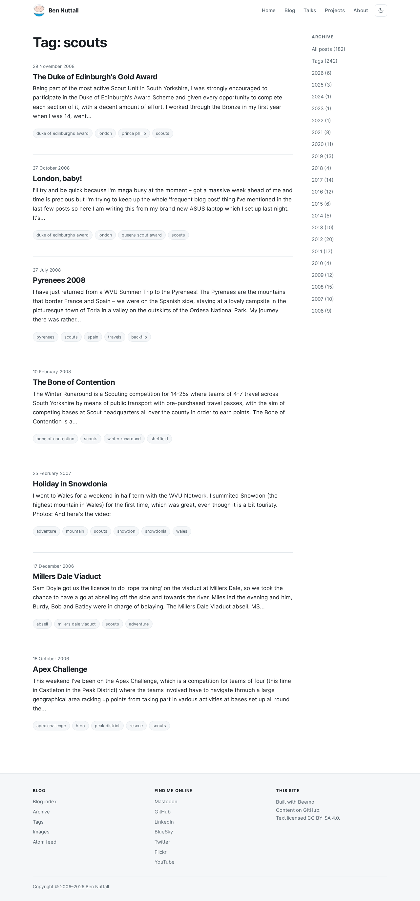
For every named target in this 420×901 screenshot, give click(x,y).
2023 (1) (321, 108)
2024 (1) (321, 96)
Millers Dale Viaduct (67, 576)
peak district (107, 725)
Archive (41, 812)
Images (41, 832)
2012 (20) (323, 239)
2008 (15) (323, 287)
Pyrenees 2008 (59, 280)
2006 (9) (322, 311)
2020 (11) (322, 144)
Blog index (45, 802)
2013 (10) (323, 227)
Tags (38, 822)
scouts (162, 133)
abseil (42, 624)
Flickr (160, 852)
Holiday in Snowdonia (70, 483)
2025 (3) (322, 85)
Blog (289, 10)
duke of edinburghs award (62, 133)
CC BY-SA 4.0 (323, 818)
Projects (335, 10)
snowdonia (155, 531)
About (360, 10)
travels (114, 337)
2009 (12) (323, 275)
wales (181, 531)
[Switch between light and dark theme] (381, 10)
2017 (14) (323, 180)
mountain (75, 531)
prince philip (134, 133)
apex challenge (51, 725)
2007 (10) (323, 299)
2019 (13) (323, 156)
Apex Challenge (60, 669)
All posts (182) (329, 49)
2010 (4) (321, 263)
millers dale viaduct (77, 624)
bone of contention (55, 438)
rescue (136, 725)
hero (80, 725)
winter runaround (124, 438)
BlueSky (164, 832)
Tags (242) (325, 61)
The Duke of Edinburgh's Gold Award (95, 76)
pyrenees (45, 337)
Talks (310, 10)
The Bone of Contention (74, 382)
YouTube (165, 862)
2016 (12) (322, 192)
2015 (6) (321, 204)
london (105, 133)
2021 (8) (321, 132)
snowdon (126, 531)
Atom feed (44, 842)
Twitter (162, 842)
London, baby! (57, 178)
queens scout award (142, 235)
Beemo (306, 802)
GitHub (163, 812)
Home (269, 10)
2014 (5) (321, 216)
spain (93, 337)
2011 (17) (322, 251)
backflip (139, 337)
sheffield (159, 438)
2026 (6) (322, 73)
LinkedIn (164, 822)
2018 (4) (321, 168)
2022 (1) (321, 120)
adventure (46, 531)
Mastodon (166, 802)
